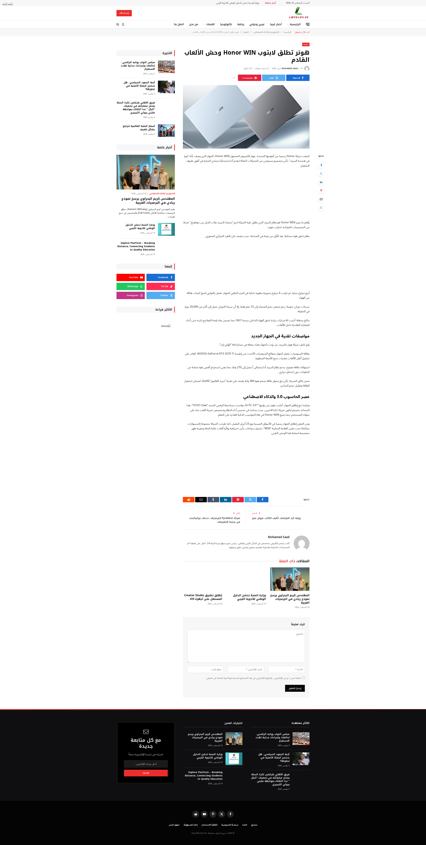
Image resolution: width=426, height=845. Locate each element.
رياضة (240, 24)
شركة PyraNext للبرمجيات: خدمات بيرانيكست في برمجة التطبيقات (214, 520)
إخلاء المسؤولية (191, 825)
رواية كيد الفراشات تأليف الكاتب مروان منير (276, 518)
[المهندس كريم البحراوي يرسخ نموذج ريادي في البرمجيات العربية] (290, 579)
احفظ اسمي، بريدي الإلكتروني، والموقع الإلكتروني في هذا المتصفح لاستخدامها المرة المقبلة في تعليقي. (253, 678)
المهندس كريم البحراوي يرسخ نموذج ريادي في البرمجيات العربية (290, 599)
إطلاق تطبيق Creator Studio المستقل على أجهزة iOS (203, 597)
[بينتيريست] (321, 190)
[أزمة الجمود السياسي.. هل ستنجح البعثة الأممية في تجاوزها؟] (166, 87)
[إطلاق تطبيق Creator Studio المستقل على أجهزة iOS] (202, 579)
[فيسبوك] (321, 165)
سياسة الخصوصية (229, 825)
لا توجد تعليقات (260, 68)
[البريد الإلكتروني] (321, 199)
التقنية (306, 44)
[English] (5, 4)
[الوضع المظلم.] (123, 24)
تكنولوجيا (226, 24)
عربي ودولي (257, 24)
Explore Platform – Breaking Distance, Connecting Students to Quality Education (136, 246)
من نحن (193, 24)
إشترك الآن (124, 13)
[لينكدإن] (321, 182)
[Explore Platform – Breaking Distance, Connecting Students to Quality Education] (166, 247)
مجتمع (254, 825)
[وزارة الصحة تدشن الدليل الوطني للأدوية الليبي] (246, 579)
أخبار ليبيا (276, 24)
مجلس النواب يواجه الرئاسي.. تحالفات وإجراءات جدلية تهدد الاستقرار (138, 66)
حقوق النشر (174, 825)
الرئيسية (295, 24)
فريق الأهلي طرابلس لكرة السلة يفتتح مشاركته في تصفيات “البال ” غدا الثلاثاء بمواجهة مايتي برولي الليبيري (136, 107)
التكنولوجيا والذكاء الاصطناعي (162, 193)
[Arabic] (10, 4)
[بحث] (118, 24)
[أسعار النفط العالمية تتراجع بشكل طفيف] (166, 130)
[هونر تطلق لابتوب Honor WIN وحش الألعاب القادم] (246, 117)
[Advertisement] (246, 195)
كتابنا (244, 825)
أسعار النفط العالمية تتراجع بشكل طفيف (139, 128)
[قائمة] (308, 24)
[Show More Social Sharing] (233, 78)
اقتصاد (210, 24)
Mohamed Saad (290, 68)
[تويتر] (321, 173)
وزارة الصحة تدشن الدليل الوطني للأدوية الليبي (237, 2)
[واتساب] (321, 207)
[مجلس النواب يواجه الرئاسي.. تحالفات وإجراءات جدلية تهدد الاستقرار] (166, 66)
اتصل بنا (179, 24)
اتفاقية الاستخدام (209, 825)
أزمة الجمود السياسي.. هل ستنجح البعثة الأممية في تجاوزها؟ (139, 86)
